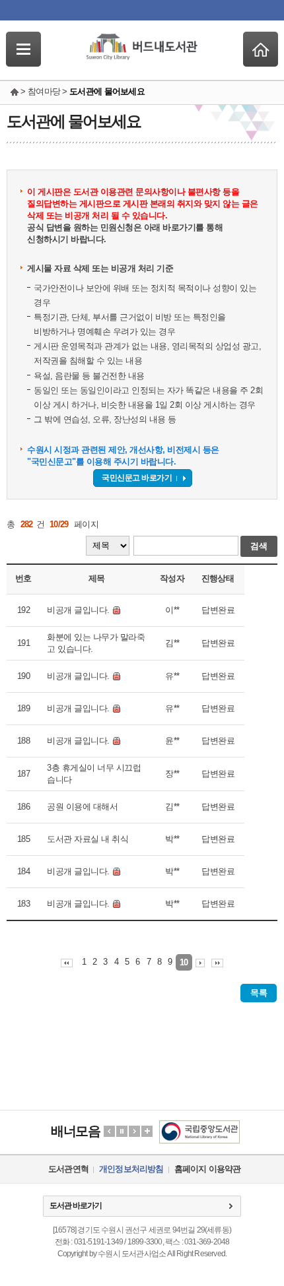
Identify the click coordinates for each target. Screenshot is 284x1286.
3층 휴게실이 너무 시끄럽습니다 (94, 774)
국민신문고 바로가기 (137, 477)
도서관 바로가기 (76, 1205)
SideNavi (23, 49)
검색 (258, 546)
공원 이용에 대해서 (82, 807)
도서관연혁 (68, 1169)
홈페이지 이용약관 (207, 1169)
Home (260, 49)
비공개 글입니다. (78, 610)
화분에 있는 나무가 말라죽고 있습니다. (96, 643)
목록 (258, 993)
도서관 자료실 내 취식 (87, 839)
